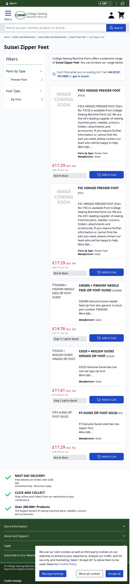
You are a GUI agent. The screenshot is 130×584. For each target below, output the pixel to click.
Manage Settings (53, 574)
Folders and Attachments (24, 37)
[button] (65, 526)
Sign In (13, 3)
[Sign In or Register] (111, 15)
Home (6, 37)
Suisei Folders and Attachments (52, 37)
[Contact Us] (120, 3)
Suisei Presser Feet (77, 37)
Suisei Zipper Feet (96, 37)
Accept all (114, 574)
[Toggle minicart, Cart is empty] (121, 15)
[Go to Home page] (59, 15)
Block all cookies (89, 574)
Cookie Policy (67, 564)
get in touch (81, 76)
